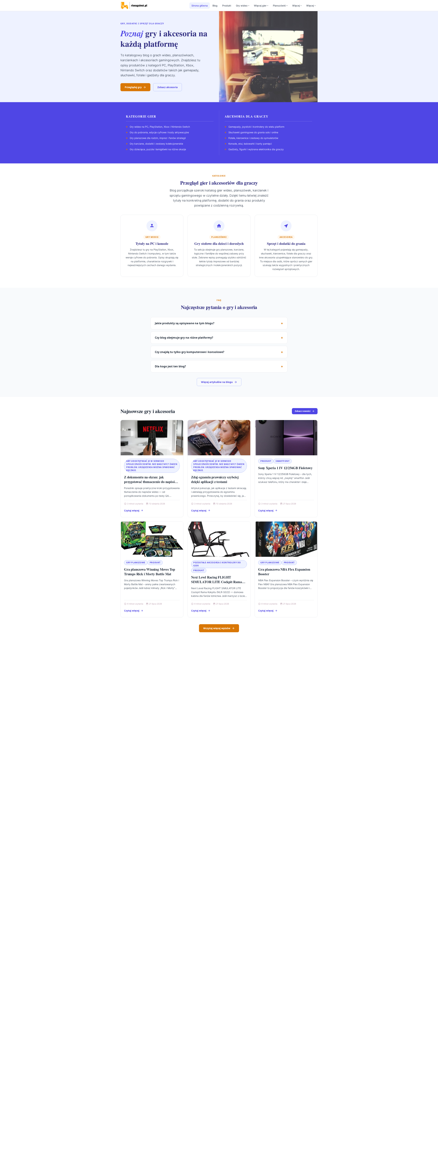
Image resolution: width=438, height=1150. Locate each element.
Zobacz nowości (303, 411)
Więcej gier (260, 5)
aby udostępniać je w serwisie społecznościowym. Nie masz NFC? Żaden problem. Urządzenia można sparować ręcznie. (151, 466)
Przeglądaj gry (133, 87)
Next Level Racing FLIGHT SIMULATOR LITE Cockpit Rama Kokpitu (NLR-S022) (216, 582)
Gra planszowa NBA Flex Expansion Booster (284, 572)
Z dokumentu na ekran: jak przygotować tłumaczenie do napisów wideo (150, 482)
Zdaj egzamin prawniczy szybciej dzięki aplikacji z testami (215, 479)
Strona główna (199, 5)
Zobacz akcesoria (167, 87)
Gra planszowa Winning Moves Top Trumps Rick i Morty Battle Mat (149, 572)
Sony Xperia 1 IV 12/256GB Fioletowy (285, 467)
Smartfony (282, 461)
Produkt (226, 5)
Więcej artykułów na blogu (217, 382)
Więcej (296, 5)
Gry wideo (241, 5)
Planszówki (279, 5)
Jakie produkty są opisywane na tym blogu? (184, 323)
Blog (214, 5)
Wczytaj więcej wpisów (216, 628)
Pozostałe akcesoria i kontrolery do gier (217, 564)
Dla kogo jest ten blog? (170, 366)
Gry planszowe (135, 562)
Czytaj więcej (131, 510)
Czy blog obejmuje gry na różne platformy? (184, 337)
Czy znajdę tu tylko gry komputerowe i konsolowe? (189, 352)
